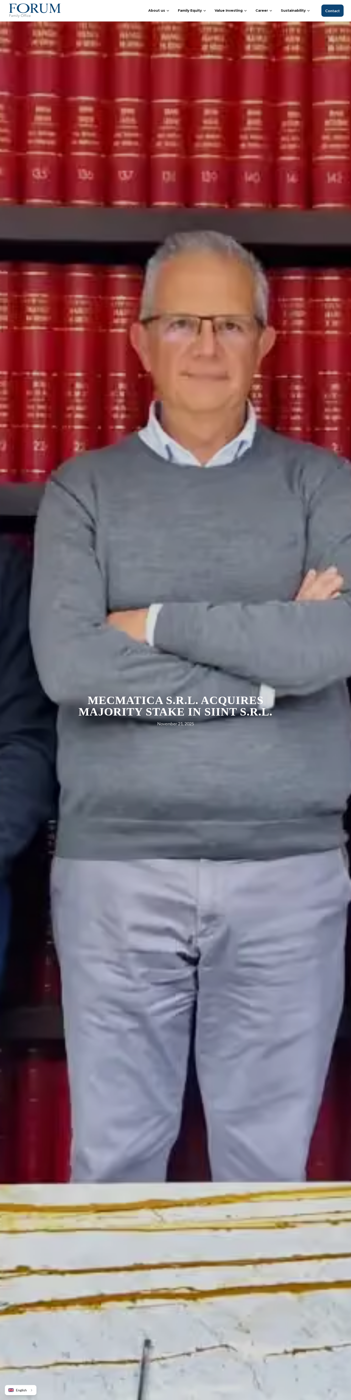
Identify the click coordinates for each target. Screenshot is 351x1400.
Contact (332, 10)
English (21, 1390)
